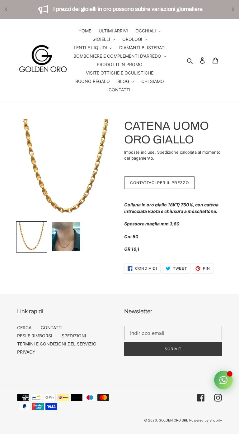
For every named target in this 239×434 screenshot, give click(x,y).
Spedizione (168, 152)
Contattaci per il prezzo (159, 183)
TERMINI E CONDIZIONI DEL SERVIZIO (56, 343)
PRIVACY (26, 351)
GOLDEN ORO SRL (173, 420)
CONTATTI (52, 327)
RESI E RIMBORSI (34, 335)
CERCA (24, 327)
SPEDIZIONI (74, 335)
